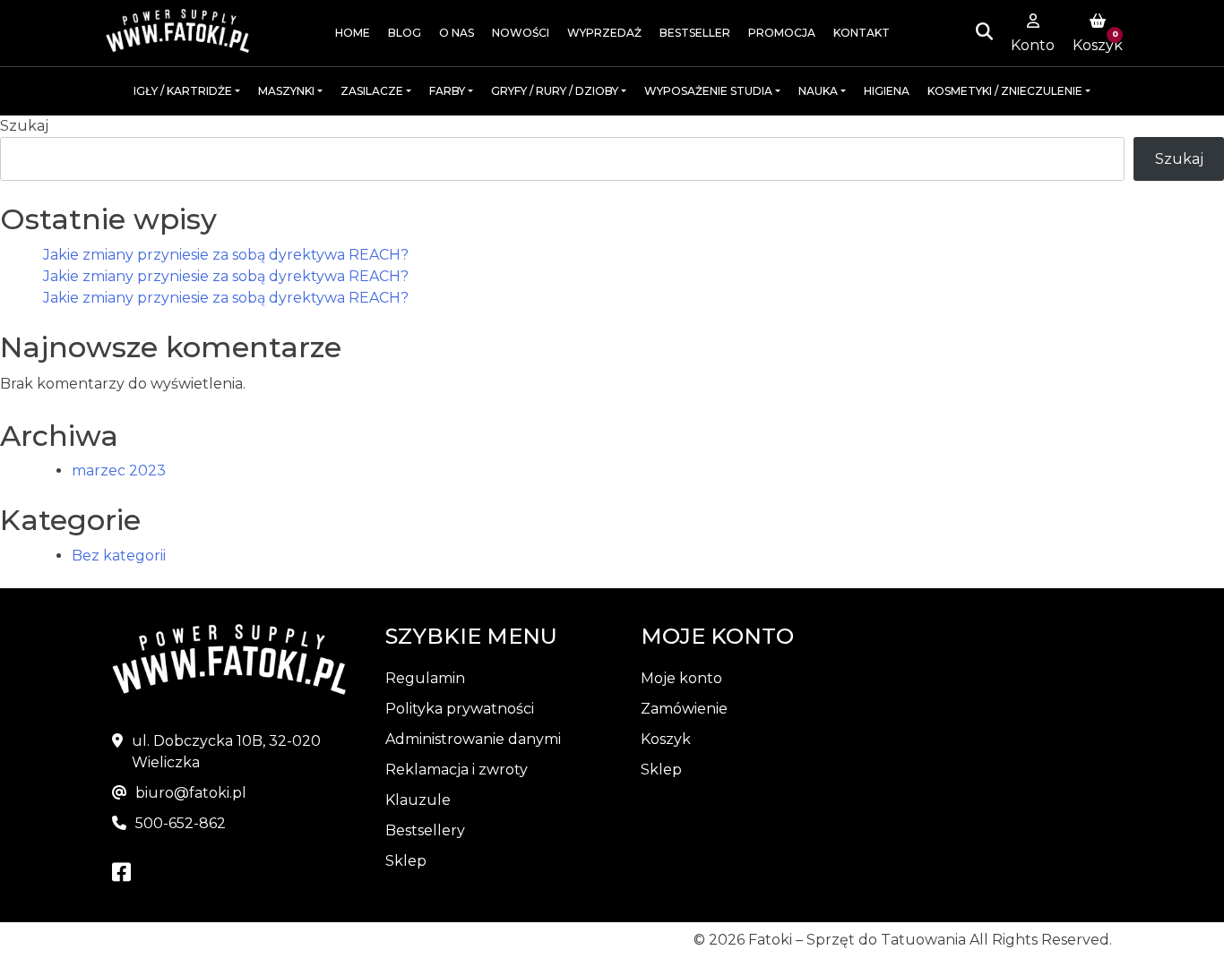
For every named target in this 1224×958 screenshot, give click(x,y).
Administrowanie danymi (473, 739)
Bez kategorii (119, 555)
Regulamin (425, 678)
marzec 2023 (119, 470)
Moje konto (681, 678)
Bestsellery (425, 830)
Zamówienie (684, 708)
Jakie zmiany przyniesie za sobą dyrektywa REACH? (226, 254)
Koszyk (666, 739)
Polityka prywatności (459, 708)
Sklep (406, 860)
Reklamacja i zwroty (456, 769)
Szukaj (24, 125)
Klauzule (418, 799)
